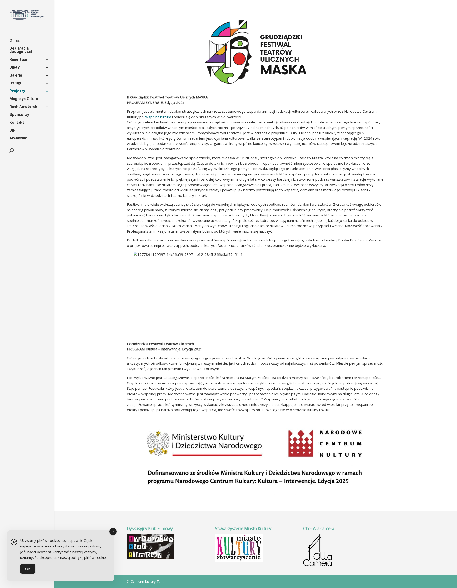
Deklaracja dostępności (21, 50)
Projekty (17, 91)
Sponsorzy (19, 115)
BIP (12, 131)
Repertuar (19, 60)
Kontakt (17, 123)
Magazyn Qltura (24, 99)
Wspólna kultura (158, 116)
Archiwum (18, 138)
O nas (15, 41)
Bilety (15, 68)
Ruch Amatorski (24, 107)
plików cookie (95, 557)
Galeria (16, 75)
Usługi (15, 83)
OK (27, 568)
